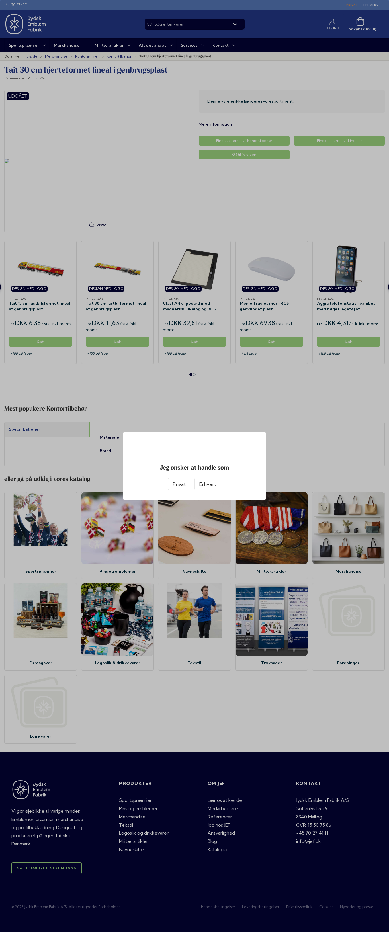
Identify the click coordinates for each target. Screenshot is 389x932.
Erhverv (208, 484)
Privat (179, 484)
